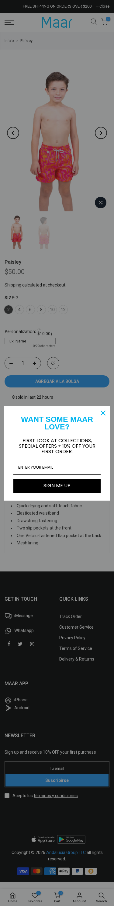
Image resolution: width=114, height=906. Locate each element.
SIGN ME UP (57, 485)
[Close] (103, 413)
